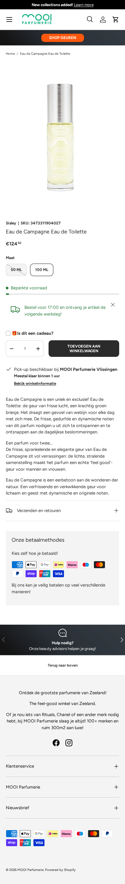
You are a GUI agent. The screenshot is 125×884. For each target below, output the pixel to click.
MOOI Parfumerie (30, 870)
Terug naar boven (63, 665)
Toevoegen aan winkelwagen (83, 348)
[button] (115, 19)
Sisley (11, 223)
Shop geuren (62, 37)
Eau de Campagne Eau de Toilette (45, 53)
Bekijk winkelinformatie (35, 383)
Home (10, 53)
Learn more (84, 4)
